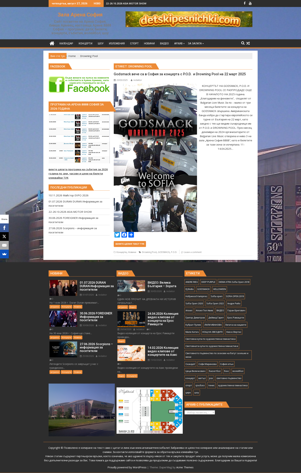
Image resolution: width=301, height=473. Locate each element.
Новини (132, 252)
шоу (196, 392)
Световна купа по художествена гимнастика (211, 338)
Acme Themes (185, 467)
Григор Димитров (195, 317)
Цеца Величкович (195, 371)
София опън (226, 364)
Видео (133, 307)
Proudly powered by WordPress (126, 467)
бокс (226, 371)
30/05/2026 (156, 291)
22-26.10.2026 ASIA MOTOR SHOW (126, 3)
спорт (189, 385)
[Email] (4, 245)
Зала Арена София (80, 15)
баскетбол (215, 371)
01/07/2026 (88, 294)
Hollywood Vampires (196, 296)
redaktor (137, 80)
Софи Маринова (208, 364)
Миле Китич (192, 331)
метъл (202, 378)
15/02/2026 (156, 359)
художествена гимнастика (233, 385)
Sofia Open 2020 (194, 303)
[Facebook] (4, 227)
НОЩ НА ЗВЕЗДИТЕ (212, 331)
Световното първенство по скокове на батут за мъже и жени (217, 355)
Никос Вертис (233, 331)
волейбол (238, 371)
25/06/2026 (88, 356)
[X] (4, 236)
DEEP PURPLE (208, 281)
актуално (55, 306)
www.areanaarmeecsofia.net (152, 447)
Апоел (189, 310)
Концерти (122, 252)
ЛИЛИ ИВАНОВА (213, 324)
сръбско (200, 385)
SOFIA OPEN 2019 (235, 296)
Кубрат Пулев (193, 324)
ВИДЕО (220, 310)
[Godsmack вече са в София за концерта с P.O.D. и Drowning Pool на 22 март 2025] (155, 86)
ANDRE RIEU (192, 281)
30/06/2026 (88, 325)
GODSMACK (164, 252)
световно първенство (229, 378)
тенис (211, 385)
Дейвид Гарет (216, 317)
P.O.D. (174, 252)
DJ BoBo (190, 289)
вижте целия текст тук (129, 244)
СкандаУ (190, 364)
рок (211, 378)
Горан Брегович (236, 310)
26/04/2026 (125, 329)
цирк (188, 392)
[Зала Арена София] (52, 42)
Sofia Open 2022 (215, 303)
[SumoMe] (4, 254)
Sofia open (216, 296)
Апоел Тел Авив (204, 310)
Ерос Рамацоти (235, 317)
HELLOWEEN (219, 289)
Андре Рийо (233, 303)
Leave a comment (193, 252)
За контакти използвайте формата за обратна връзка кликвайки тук (155, 452)
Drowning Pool (149, 252)
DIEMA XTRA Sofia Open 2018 (234, 281)
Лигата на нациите (235, 324)
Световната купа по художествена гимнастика (212, 346)
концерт (190, 378)
